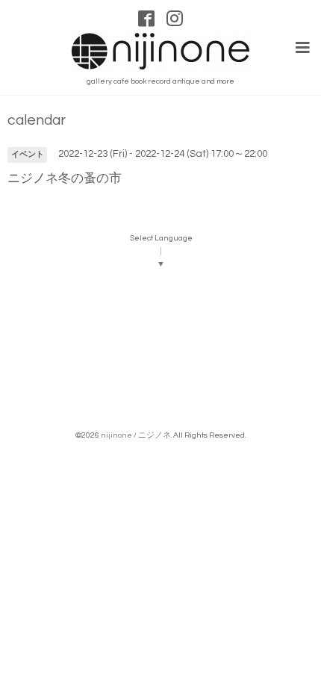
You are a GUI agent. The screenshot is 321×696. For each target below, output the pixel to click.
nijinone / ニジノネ (136, 435)
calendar (36, 121)
